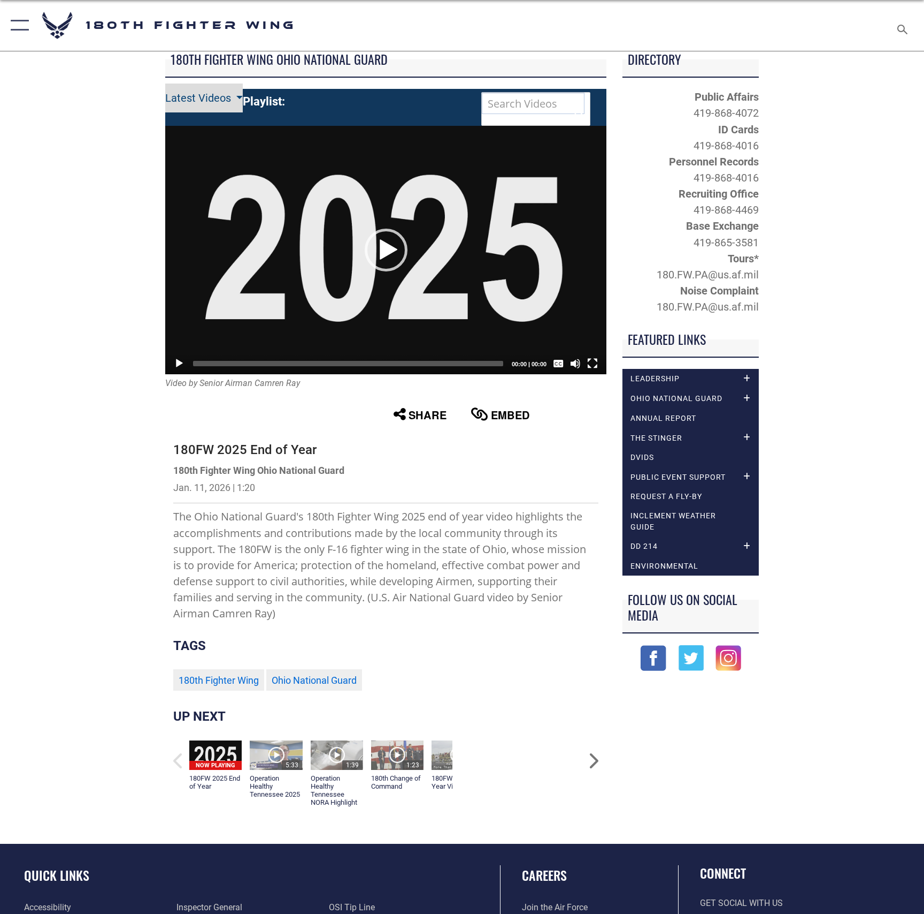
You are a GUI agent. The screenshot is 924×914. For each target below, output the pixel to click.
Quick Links (56, 875)
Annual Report (663, 418)
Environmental (664, 566)
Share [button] (427, 414)
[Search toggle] (903, 25)
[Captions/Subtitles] (558, 363)
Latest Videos (199, 98)
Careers (544, 875)
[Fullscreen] (592, 363)
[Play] (179, 363)
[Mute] (575, 363)
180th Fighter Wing (219, 680)
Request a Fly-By (666, 496)
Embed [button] (510, 414)
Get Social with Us (741, 903)
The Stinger (656, 438)
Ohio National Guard (314, 680)
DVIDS (642, 457)
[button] (17, 25)
